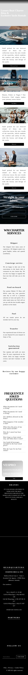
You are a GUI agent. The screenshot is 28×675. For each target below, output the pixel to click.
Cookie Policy (19, 668)
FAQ (5, 668)
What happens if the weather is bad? (13, 422)
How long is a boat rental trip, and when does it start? (13, 438)
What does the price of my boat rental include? (12, 427)
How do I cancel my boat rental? (12, 432)
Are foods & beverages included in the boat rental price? (12, 443)
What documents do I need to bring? (12, 407)
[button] (14, 407)
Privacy (10, 668)
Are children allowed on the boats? (13, 417)
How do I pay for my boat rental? (12, 449)
